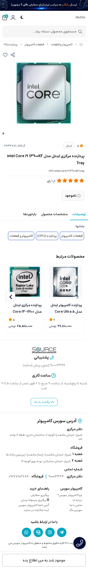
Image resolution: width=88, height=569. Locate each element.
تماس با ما (76, 505)
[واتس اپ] (26, 532)
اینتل (69, 145)
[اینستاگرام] (50, 532)
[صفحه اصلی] (81, 44)
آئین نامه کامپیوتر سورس (33, 505)
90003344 (56, 476)
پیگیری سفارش (40, 495)
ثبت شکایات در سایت (36, 510)
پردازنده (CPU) (9, 44)
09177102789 (19, 476)
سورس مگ (75, 510)
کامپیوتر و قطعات (62, 44)
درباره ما (77, 500)
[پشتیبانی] (38, 532)
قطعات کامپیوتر (34, 44)
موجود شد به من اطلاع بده (44, 560)
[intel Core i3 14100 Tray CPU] (25, 282)
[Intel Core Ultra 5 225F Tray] (65, 282)
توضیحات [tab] (79, 214)
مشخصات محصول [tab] (54, 214)
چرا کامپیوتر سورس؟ (69, 495)
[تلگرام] (62, 532)
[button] (10, 296)
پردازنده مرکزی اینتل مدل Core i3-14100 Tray (27, 308)
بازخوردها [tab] (29, 214)
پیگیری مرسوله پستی (34, 500)
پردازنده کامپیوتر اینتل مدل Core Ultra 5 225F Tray (66, 308)
